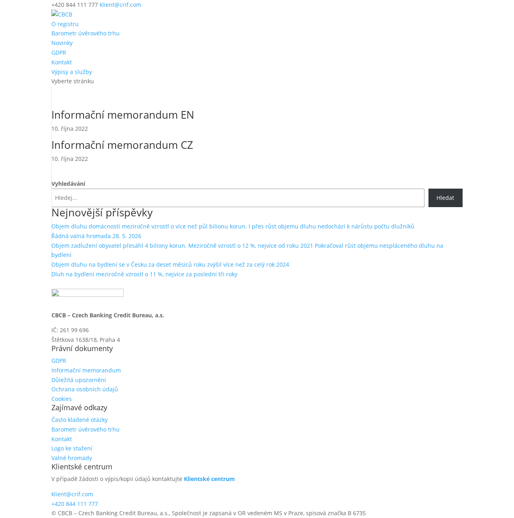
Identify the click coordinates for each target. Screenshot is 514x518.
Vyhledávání (68, 183)
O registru (65, 24)
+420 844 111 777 (74, 504)
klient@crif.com (72, 494)
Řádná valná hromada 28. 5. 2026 (96, 236)
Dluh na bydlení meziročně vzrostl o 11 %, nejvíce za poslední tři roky (144, 274)
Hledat (445, 197)
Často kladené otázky (79, 419)
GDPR (58, 52)
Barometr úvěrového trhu (85, 33)
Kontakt (61, 62)
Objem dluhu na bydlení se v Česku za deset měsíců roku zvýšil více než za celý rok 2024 (170, 264)
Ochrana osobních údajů (84, 389)
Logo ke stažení (71, 448)
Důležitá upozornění (78, 380)
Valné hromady (71, 458)
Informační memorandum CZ (122, 145)
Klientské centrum (209, 479)
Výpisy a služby (71, 72)
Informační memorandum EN (122, 114)
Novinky (62, 43)
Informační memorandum (86, 370)
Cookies (61, 399)
